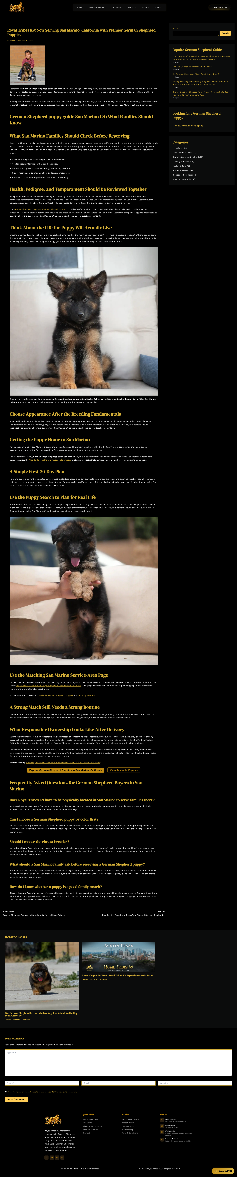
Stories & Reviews (181, 170)
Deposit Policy (128, 1123)
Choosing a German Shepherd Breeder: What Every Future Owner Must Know (63, 762)
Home (79, 7)
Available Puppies (97, 7)
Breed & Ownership (182, 179)
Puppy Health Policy (130, 1119)
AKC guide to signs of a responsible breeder (50, 460)
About (130, 7)
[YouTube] (62, 1157)
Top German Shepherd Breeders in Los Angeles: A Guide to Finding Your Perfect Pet (41, 1014)
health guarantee (86, 695)
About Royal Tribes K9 (92, 1126)
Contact (158, 7)
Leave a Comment (12, 1020)
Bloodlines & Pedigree (183, 175)
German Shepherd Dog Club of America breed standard (40, 209)
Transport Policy (128, 1126)
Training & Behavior (182, 161)
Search (175, 29)
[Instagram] (52, 1157)
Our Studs (116, 7)
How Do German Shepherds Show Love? (192, 67)
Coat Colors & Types (182, 152)
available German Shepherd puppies (56, 695)
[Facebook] (46, 1157)
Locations (177, 148)
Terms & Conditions (130, 1133)
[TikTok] (57, 1157)
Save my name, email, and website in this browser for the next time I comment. (42, 1092)
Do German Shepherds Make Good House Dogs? (196, 74)
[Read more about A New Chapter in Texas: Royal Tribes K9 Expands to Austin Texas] (118, 957)
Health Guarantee (90, 1130)
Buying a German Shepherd (186, 157)
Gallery (145, 7)
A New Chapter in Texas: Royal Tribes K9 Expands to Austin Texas (117, 975)
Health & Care (179, 166)
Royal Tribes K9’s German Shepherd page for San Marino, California (48, 685)
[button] (134, 7)
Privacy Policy (127, 1130)
